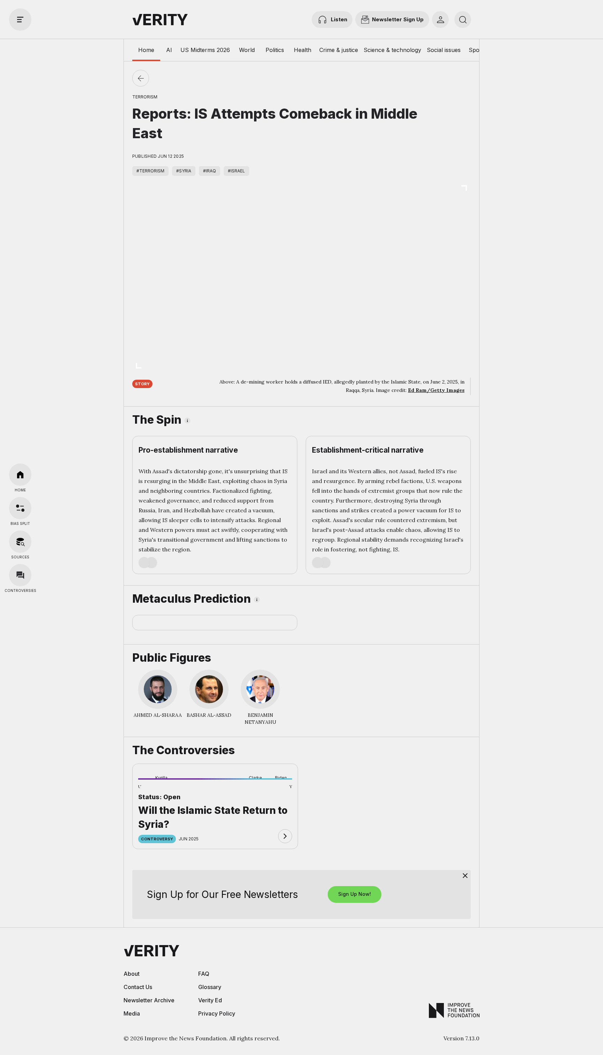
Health (302, 49)
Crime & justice (338, 49)
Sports (477, 49)
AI (169, 49)
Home (146, 49)
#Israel (236, 170)
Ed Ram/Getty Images (436, 390)
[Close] (465, 875)
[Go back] (140, 78)
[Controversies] (20, 575)
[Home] (20, 474)
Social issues (444, 49)
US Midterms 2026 (205, 49)
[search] (462, 19)
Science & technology (392, 49)
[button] (149, 790)
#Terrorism (150, 170)
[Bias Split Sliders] (20, 508)
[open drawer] (20, 19)
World (247, 49)
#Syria (183, 170)
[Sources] (20, 541)
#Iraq (209, 170)
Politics (275, 49)
